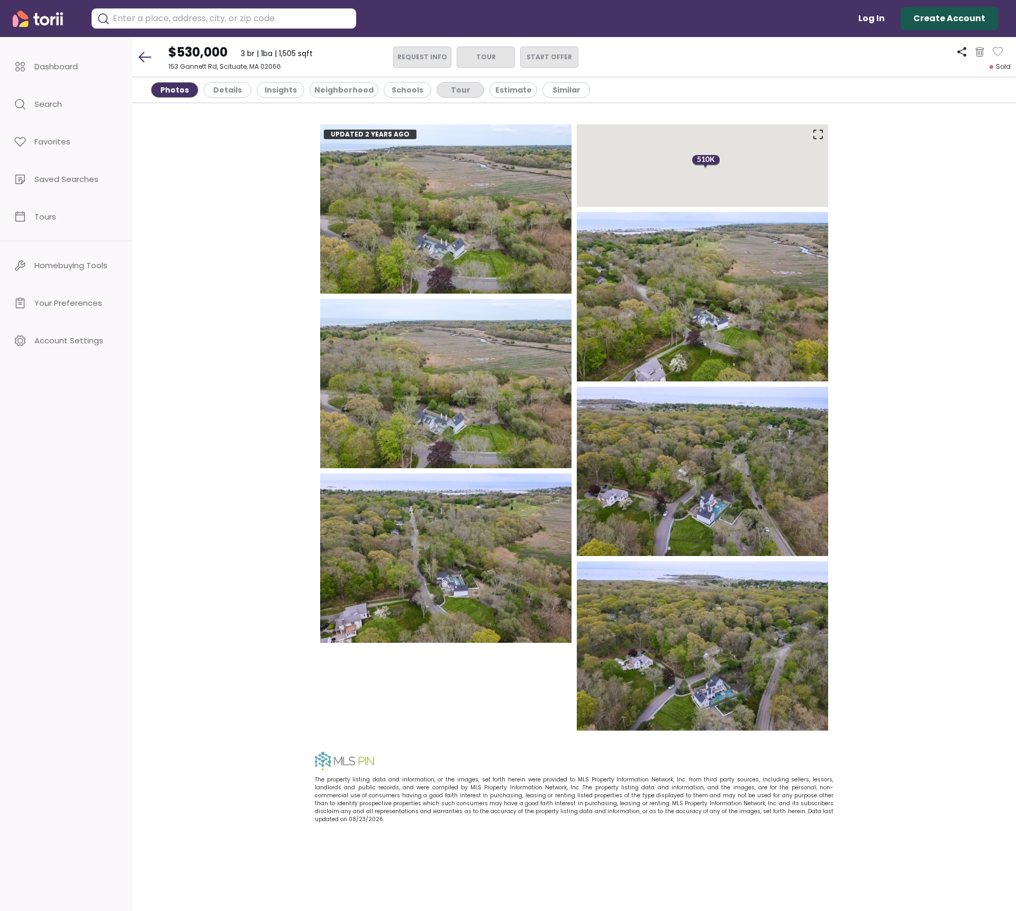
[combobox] (232, 18)
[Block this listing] (980, 52)
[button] (66, 66)
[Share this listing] (962, 52)
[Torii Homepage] (45, 19)
